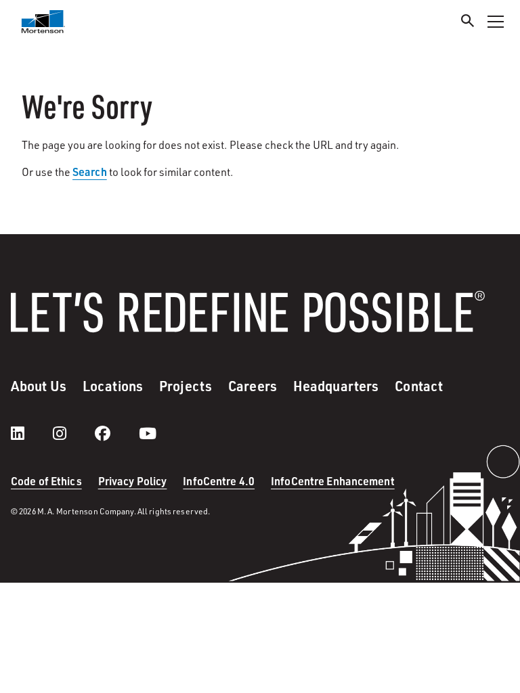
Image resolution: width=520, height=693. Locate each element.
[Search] (468, 23)
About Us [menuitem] (38, 386)
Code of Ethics (46, 481)
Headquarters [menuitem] (335, 386)
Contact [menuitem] (419, 386)
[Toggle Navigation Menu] (496, 22)
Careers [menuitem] (252, 386)
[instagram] (73, 433)
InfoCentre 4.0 (219, 481)
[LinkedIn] (31, 433)
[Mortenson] (43, 21)
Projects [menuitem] (185, 386)
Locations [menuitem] (113, 386)
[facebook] (116, 433)
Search (89, 171)
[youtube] (147, 433)
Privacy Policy (132, 481)
